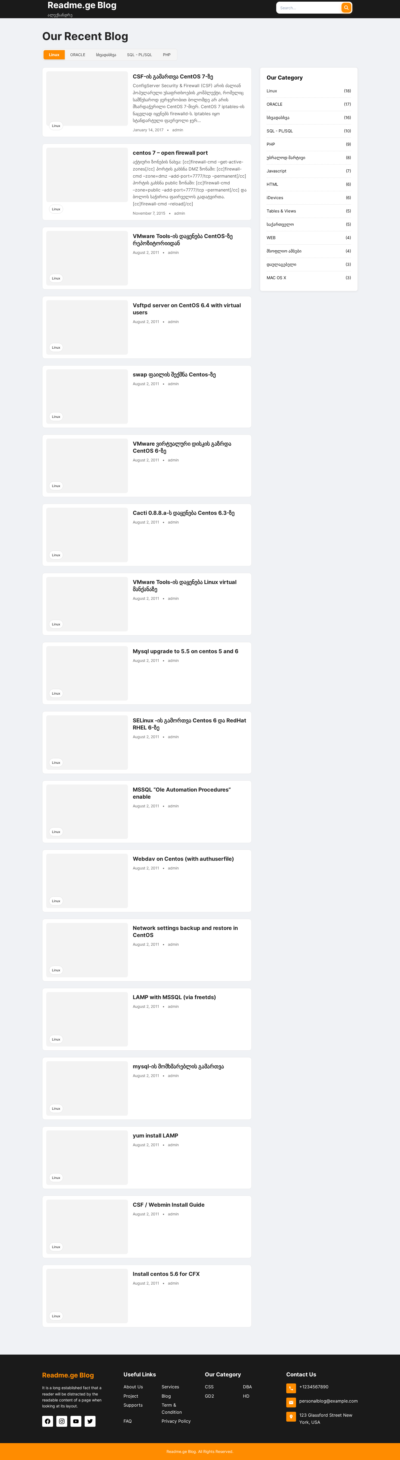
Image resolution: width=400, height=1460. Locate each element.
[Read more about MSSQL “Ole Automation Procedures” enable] (87, 811)
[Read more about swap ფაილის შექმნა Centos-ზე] (87, 396)
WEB (271, 237)
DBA (247, 1386)
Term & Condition (172, 1408)
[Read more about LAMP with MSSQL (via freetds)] (87, 1019)
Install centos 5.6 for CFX (166, 1274)
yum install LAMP (155, 1135)
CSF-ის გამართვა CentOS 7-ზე (173, 76)
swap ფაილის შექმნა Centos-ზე (174, 374)
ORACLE (274, 104)
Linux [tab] (54, 54)
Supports (133, 1405)
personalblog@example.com (328, 1401)
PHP (271, 144)
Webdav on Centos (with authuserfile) (183, 859)
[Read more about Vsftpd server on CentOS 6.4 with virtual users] (87, 327)
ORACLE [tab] (77, 54)
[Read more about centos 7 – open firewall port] (87, 175)
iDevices (275, 197)
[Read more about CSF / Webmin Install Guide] (87, 1227)
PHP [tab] (167, 54)
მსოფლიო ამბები (284, 251)
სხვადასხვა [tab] (106, 54)
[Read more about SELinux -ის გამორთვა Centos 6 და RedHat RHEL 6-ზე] (87, 742)
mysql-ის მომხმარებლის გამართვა (178, 1066)
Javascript (276, 171)
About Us (133, 1386)
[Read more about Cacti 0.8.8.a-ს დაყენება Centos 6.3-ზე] (87, 535)
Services (170, 1386)
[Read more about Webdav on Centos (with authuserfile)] (87, 881)
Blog (166, 1396)
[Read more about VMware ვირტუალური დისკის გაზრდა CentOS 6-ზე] (87, 466)
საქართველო (280, 224)
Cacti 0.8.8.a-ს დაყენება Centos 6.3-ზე (184, 513)
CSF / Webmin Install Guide (169, 1205)
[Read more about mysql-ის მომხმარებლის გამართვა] (87, 1088)
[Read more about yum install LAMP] (87, 1157)
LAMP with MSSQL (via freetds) (174, 997)
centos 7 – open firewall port (170, 153)
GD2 (209, 1396)
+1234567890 (313, 1386)
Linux (56, 126)
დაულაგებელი (281, 264)
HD (246, 1396)
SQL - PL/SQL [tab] (139, 54)
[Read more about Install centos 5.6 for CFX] (87, 1296)
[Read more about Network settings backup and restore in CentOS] (87, 950)
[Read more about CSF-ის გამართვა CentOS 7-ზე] (87, 98)
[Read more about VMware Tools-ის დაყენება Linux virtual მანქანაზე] (87, 604)
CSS (209, 1386)
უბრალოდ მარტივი (286, 157)
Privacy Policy (176, 1421)
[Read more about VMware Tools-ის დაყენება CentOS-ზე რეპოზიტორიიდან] (87, 258)
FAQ (128, 1421)
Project (131, 1396)
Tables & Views (281, 211)
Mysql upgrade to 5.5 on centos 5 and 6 (185, 651)
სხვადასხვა (278, 117)
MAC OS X (276, 277)
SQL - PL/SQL (280, 130)
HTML (272, 184)
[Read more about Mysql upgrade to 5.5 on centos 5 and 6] (87, 673)
